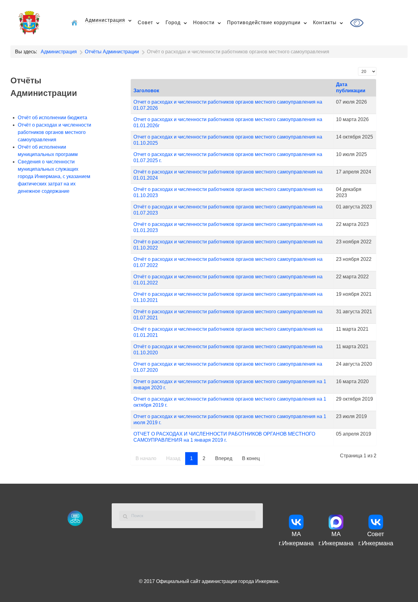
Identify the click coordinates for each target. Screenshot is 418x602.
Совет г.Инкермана (375, 539)
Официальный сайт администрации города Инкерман (217, 581)
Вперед (223, 458)
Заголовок (146, 90)
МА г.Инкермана (296, 539)
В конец (251, 458)
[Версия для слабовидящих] (357, 23)
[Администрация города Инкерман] (29, 22)
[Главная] (75, 22)
